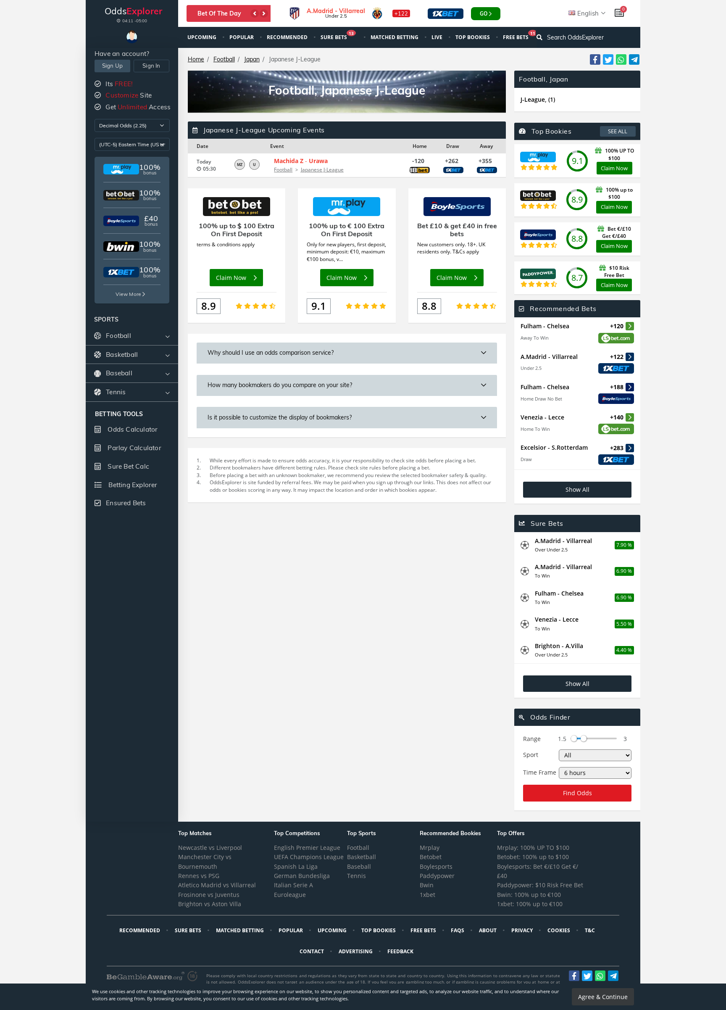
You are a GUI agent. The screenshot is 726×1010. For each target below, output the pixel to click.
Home (196, 59)
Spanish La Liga (296, 866)
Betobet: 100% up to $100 (533, 857)
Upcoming (202, 37)
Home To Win (535, 429)
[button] (254, 13)
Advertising (356, 951)
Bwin (427, 885)
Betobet (431, 857)
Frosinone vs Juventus (208, 895)
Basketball (361, 857)
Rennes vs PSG (198, 876)
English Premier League (307, 848)
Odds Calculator (132, 429)
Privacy (522, 930)
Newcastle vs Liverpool (210, 848)
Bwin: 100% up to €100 (529, 895)
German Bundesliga (302, 876)
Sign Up (112, 65)
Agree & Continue (603, 997)
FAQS (458, 930)
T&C (590, 930)
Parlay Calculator (133, 448)
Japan (252, 59)
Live (437, 37)
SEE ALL (617, 131)
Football (224, 59)
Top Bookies (473, 37)
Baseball (359, 866)
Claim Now (614, 168)
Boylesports (436, 866)
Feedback (401, 951)
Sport (530, 755)
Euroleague (290, 895)
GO (483, 14)
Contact (312, 951)
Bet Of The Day (219, 13)
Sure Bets (337, 36)
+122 (401, 13)
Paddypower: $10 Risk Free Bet (540, 885)
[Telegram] (634, 59)
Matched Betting (395, 37)
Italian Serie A (293, 885)
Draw (526, 459)
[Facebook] (595, 59)
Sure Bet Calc (127, 466)
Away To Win (535, 338)
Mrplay (429, 848)
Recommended (288, 37)
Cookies (559, 930)
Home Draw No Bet (541, 399)
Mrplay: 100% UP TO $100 (533, 848)
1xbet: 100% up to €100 (530, 904)
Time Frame (539, 772)
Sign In (151, 65)
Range (532, 739)
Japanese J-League (322, 169)
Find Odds (577, 793)
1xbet (427, 895)
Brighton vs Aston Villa (209, 904)
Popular (242, 37)
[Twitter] (608, 59)
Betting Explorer (132, 485)
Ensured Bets (126, 503)
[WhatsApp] (621, 59)
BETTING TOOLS (119, 414)
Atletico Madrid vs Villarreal (217, 885)
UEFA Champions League (309, 857)
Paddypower (437, 876)
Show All (577, 489)
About (488, 930)
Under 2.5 (531, 368)
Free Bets (519, 36)
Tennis (356, 876)
